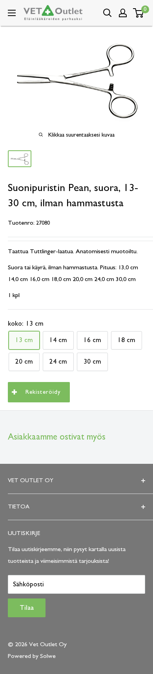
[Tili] (123, 13)
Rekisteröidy (43, 392)
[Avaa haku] (107, 13)
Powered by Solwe (32, 656)
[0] (139, 13)
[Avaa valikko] (12, 13)
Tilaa (27, 607)
